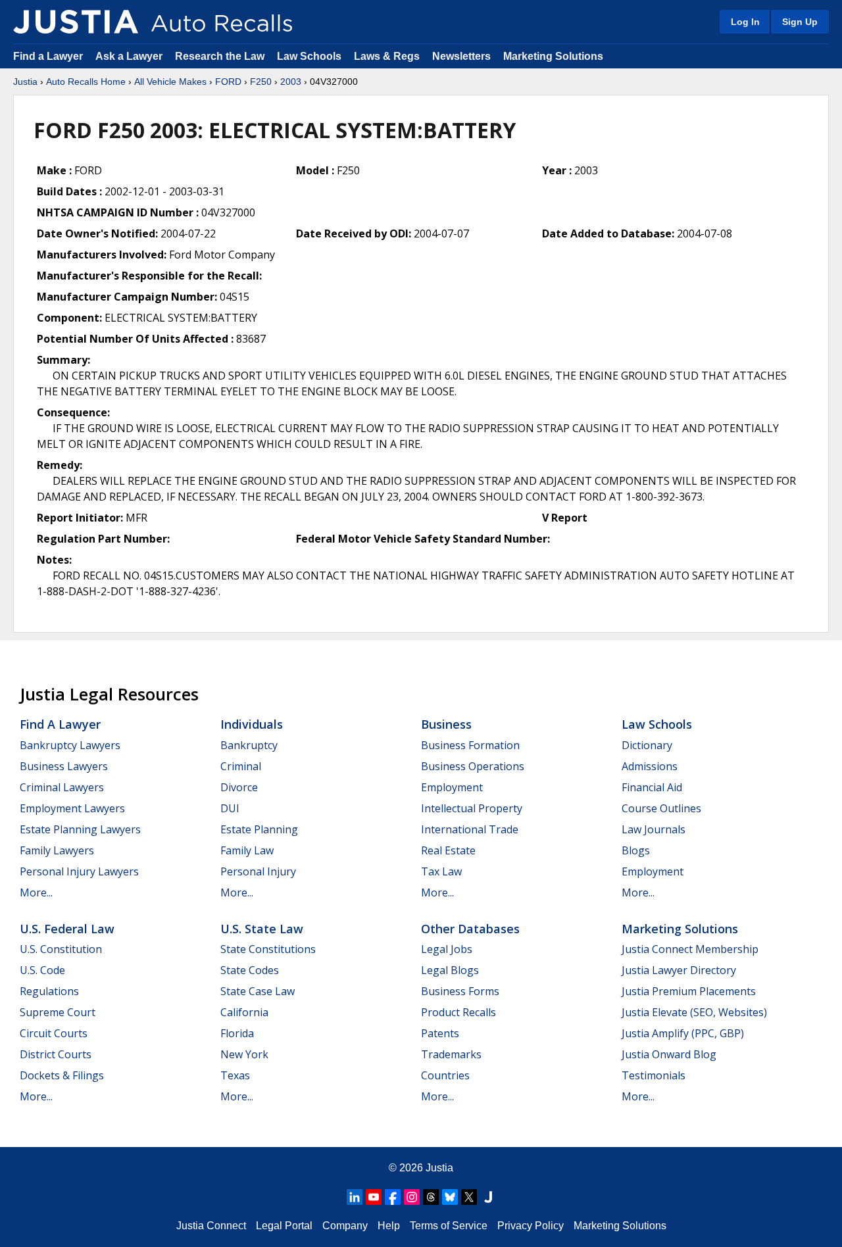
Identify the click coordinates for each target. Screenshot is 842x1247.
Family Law (247, 850)
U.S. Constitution (61, 949)
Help (389, 1225)
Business (446, 724)
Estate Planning (259, 829)
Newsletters (461, 56)
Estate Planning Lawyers (80, 829)
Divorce (239, 787)
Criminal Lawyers (62, 787)
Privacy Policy (530, 1225)
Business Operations (472, 766)
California (244, 1012)
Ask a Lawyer (130, 56)
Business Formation (470, 745)
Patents (440, 1033)
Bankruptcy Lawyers (70, 745)
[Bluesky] (450, 1197)
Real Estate (448, 850)
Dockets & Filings (62, 1075)
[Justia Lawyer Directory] (488, 1197)
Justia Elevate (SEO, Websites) (694, 1012)
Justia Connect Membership (690, 949)
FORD (228, 81)
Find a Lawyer (48, 56)
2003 (290, 81)
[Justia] (75, 22)
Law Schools (309, 56)
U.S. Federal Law (67, 929)
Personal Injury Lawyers (79, 871)
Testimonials (653, 1075)
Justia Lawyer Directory (679, 970)
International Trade (469, 829)
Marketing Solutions (553, 56)
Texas (235, 1075)
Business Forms (460, 991)
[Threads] (431, 1197)
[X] (469, 1197)
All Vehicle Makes (170, 81)
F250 (261, 81)
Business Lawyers (64, 766)
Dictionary (647, 745)
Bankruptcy (249, 745)
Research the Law (219, 56)
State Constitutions (268, 949)
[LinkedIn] (354, 1197)
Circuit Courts (53, 1033)
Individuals (251, 724)
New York (244, 1054)
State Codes (249, 970)
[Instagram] (412, 1197)
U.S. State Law (261, 929)
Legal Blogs (450, 970)
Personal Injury (258, 871)
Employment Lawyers (72, 808)
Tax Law (441, 871)
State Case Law (257, 991)
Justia (25, 81)
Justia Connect (211, 1225)
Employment (452, 787)
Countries (445, 1075)
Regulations (49, 991)
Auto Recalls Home (86, 81)
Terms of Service (448, 1225)
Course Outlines (661, 808)
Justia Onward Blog (669, 1054)
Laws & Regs (387, 56)
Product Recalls (458, 1012)
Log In (745, 21)
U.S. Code (42, 970)
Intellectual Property (471, 808)
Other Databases (470, 929)
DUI (229, 808)
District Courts (55, 1054)
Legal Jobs (446, 949)
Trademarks (451, 1054)
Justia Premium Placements (689, 991)
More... (36, 892)
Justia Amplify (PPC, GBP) (683, 1033)
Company (345, 1225)
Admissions (650, 766)
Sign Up (800, 21)
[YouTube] (374, 1197)
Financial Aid (652, 787)
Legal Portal (284, 1225)
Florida (237, 1033)
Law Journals (653, 829)
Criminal (240, 766)
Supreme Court (57, 1012)
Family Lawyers (57, 850)
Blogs (636, 850)
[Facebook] (393, 1197)
